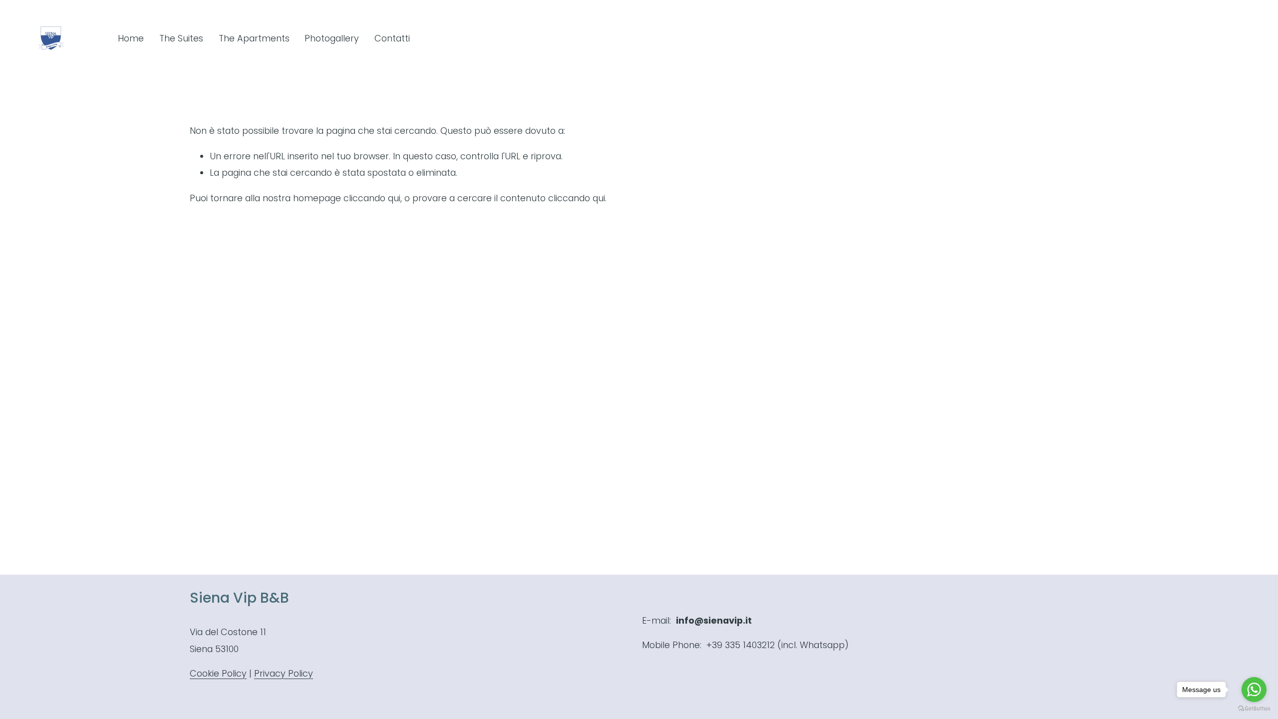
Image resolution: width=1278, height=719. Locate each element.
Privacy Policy (283, 673)
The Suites (181, 38)
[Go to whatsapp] (1254, 689)
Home (131, 38)
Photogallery (332, 38)
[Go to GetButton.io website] (1254, 709)
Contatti (392, 38)
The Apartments (254, 38)
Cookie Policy (218, 673)
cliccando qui (371, 198)
